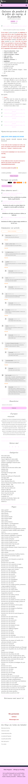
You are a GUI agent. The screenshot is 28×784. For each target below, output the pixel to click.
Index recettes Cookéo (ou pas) (9, 542)
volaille (10, 136)
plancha (14, 136)
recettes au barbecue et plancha (14, 18)
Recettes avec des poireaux (8, 621)
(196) (11, 467)
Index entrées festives (6, 522)
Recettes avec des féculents (8, 598)
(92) (4, 474)
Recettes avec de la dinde (7, 562)
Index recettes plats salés (7, 550)
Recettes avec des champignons (9, 579)
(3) (8, 499)
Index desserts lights (6, 518)
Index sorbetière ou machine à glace (10, 555)
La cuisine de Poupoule (6, 736)
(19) (7, 493)
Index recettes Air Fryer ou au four (10, 537)
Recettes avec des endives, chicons (10, 594)
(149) (4, 471)
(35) (7, 484)
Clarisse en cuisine (5, 730)
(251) (10, 462)
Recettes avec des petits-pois (8, 620)
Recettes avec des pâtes (7, 618)
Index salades (4, 552)
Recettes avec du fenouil (7, 643)
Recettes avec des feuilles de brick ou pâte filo (13, 599)
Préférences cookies (21, 776)
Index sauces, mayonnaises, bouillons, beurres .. (13, 554)
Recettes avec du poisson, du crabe (10, 654)
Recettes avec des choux (7, 583)
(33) (7, 486)
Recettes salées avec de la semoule (10, 676)
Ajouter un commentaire (12, 231)
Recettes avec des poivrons (8, 623)
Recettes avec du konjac (7, 652)
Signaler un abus (17, 774)
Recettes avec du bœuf (7, 630)
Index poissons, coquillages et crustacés (11, 535)
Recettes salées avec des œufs (9, 682)
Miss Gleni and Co (5, 741)
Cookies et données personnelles (9, 776)
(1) (3, 501)
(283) (9, 459)
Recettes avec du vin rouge (8, 672)
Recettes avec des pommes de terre (10, 625)
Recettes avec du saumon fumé (9, 667)
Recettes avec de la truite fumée (9, 566)
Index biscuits (4, 513)
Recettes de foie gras (6, 674)
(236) (4, 464)
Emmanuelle (12, 434)
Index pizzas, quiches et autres (9, 527)
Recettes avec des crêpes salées (9, 589)
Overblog (22, 769)
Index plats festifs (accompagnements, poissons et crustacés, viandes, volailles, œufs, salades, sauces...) (13, 530)
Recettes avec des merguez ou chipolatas (11, 608)
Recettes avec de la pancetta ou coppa (11, 564)
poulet (6, 136)
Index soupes (4, 557)
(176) (4, 469)
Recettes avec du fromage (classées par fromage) (14, 647)
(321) (6, 457)
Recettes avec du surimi (7, 669)
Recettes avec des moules (7, 610)
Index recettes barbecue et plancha (10, 540)
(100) (8, 472)
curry (18, 136)
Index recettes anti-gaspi (7, 538)
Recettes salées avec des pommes (9, 684)
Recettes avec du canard (7, 632)
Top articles (5, 774)
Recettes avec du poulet (7, 660)
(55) (12, 483)
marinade (22, 136)
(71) (8, 481)
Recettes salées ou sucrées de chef (10, 693)
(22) (8, 491)
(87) (10, 476)
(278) (9, 461)
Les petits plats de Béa (6, 738)
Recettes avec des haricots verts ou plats (11, 605)
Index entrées (4, 520)
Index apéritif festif (6, 511)
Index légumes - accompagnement (9, 523)
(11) (5, 496)
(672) (5, 455)
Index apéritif (4, 510)
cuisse (2, 136)
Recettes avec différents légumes (9, 628)
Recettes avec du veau (7, 671)
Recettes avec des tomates (8, 627)
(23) (6, 489)
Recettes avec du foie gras (8, 645)
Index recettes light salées (8, 545)
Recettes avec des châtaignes (8, 581)
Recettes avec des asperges (8, 571)
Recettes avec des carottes (8, 577)
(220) (4, 466)
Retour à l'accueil (14, 175)
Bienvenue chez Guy (5, 728)
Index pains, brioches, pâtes (8, 525)
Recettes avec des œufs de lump (9, 616)
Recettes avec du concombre (8, 635)
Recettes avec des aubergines (8, 572)
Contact (10, 774)
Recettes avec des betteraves (8, 576)
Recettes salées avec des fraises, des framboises (13, 681)
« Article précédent (6, 173)
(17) (7, 494)
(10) (10, 498)
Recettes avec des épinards (8, 596)
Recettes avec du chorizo (7, 633)
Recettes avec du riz (6, 666)
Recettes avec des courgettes (8, 588)
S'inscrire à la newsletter (7, 186)
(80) (5, 477)
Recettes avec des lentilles (8, 606)
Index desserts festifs (6, 516)
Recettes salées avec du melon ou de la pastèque (13, 686)
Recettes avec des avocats (8, 574)
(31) (8, 488)
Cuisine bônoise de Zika (6, 733)
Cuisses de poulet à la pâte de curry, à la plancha (14, 14)
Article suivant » (22, 173)
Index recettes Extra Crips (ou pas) (10, 544)
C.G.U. (23, 774)
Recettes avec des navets (7, 611)
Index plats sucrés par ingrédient (9, 533)
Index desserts (5, 515)
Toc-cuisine (3, 744)
